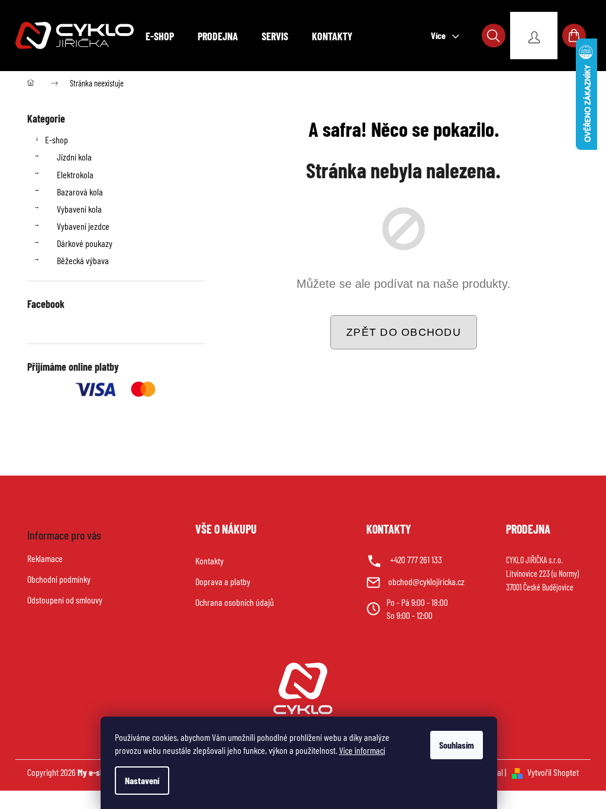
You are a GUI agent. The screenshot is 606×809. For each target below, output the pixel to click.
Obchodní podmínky (59, 579)
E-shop (56, 139)
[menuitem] (160, 36)
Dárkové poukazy (84, 243)
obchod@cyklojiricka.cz (426, 581)
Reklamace (45, 558)
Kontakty (209, 560)
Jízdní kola (74, 156)
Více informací (362, 750)
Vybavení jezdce (83, 226)
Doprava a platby (222, 581)
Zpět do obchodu (403, 332)
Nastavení (142, 780)
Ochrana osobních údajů (234, 602)
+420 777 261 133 (416, 559)
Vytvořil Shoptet (553, 772)
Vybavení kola (79, 208)
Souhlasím (456, 744)
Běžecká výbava (83, 260)
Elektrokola (75, 174)
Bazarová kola (80, 191)
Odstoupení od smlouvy (64, 599)
